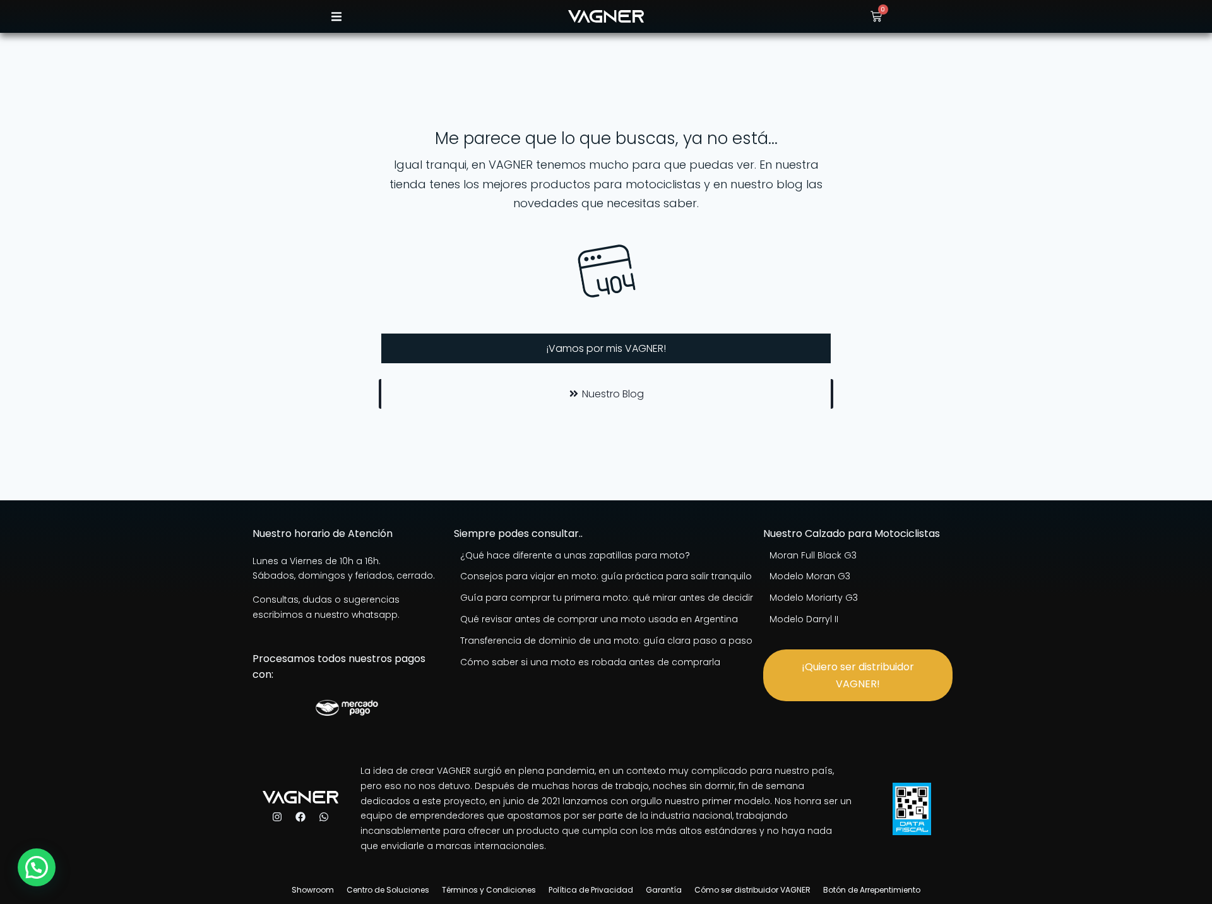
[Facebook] (300, 817)
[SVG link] (606, 16)
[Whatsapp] (324, 817)
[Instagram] (277, 817)
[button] (336, 17)
